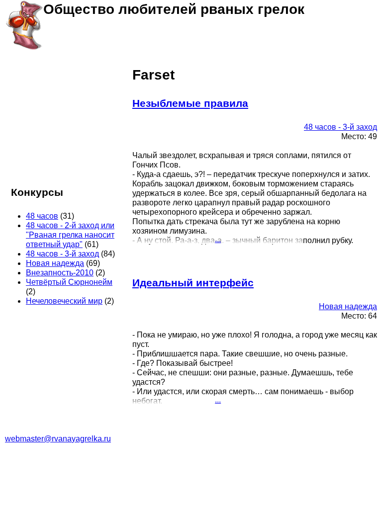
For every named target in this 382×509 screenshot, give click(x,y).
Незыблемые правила (190, 103)
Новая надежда (348, 306)
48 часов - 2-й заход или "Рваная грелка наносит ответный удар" (70, 235)
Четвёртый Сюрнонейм (69, 282)
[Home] (24, 25)
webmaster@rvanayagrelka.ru (58, 438)
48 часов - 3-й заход (340, 127)
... (218, 239)
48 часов (42, 216)
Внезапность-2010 (60, 272)
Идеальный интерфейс (193, 282)
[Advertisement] (63, 121)
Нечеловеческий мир (64, 301)
